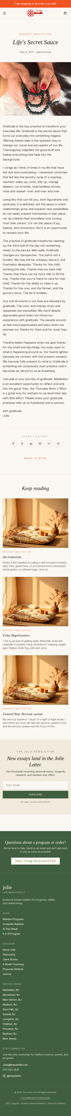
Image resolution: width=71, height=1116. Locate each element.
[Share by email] (40, 443)
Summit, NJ (9, 1014)
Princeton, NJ (10, 1028)
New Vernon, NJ (12, 999)
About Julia (9, 949)
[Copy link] (48, 444)
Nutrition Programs (13, 919)
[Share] (57, 444)
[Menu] (4, 13)
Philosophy (9, 954)
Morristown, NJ (11, 994)
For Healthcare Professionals (35, 1098)
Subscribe (35, 794)
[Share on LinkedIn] (31, 443)
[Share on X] (22, 443)
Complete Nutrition (13, 924)
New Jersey (10, 1038)
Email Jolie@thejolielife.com (35, 861)
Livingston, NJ (11, 1019)
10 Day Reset (10, 928)
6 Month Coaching (13, 964)
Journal (7, 973)
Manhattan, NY (11, 989)
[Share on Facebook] (13, 443)
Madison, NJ (10, 1004)
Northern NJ (10, 1033)
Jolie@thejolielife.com (15, 1064)
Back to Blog (35, 458)
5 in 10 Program (11, 933)
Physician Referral (13, 969)
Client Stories (10, 959)
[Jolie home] (35, 13)
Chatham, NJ (10, 1023)
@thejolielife (14, 1075)
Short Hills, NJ (10, 1009)
